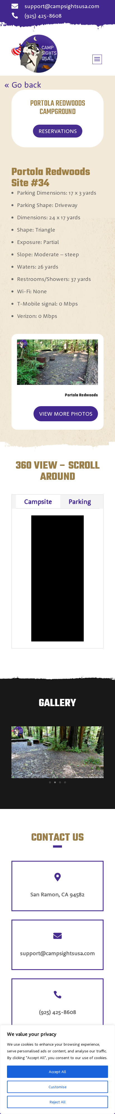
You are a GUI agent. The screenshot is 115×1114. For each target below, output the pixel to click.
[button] (98, 731)
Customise (57, 1086)
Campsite (38, 501)
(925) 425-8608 (43, 15)
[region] (57, 1069)
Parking (80, 501)
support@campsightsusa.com (62, 6)
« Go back (22, 84)
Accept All (57, 1071)
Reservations (58, 130)
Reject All (57, 1101)
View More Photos (65, 413)
